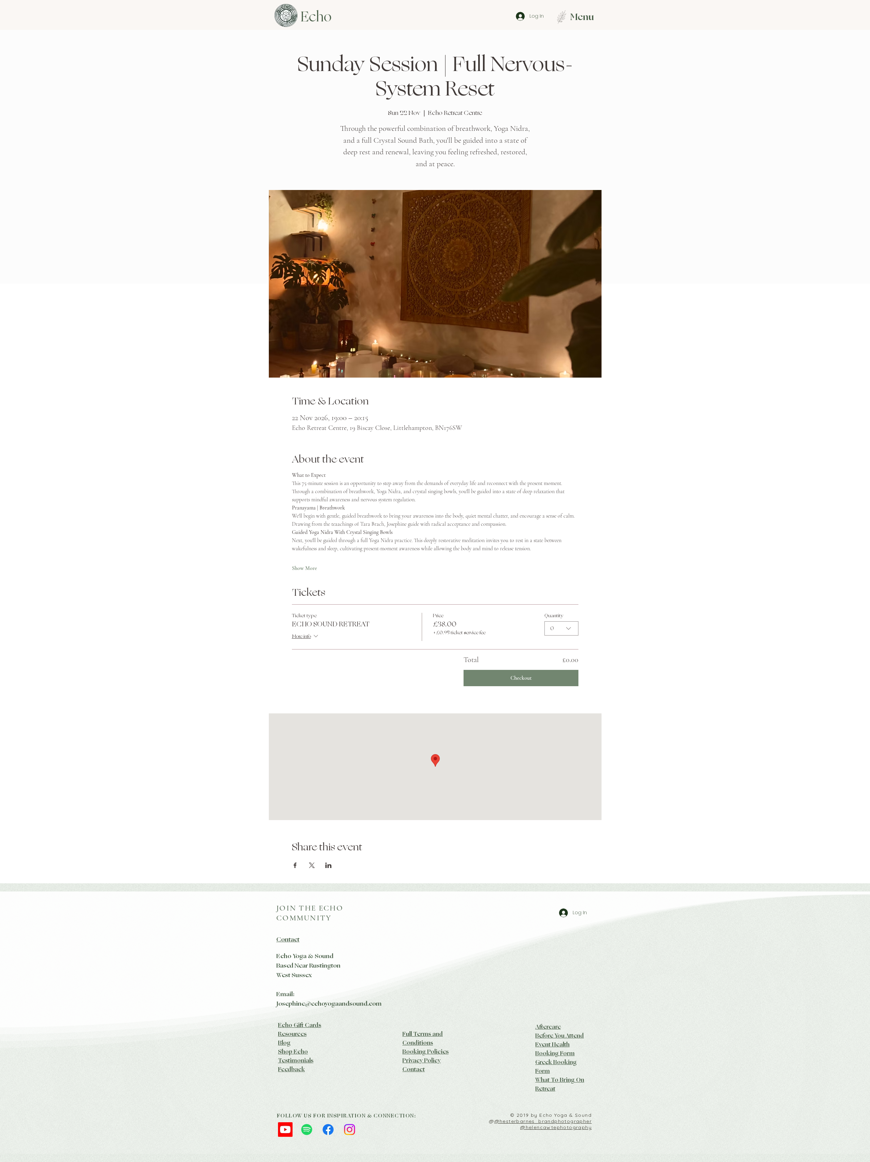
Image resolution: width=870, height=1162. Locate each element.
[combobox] (561, 628)
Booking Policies (425, 1051)
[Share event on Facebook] (295, 865)
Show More (304, 568)
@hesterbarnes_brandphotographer (543, 1121)
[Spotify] (306, 1129)
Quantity (553, 616)
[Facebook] (328, 1129)
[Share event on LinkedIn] (328, 865)
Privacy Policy (421, 1060)
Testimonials (295, 1060)
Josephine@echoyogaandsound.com (329, 1003)
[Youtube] (285, 1129)
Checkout (521, 678)
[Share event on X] (312, 865)
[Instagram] (349, 1129)
